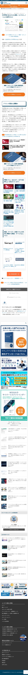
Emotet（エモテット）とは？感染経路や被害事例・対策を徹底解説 (8, 191)
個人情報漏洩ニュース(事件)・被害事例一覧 (10, 613)
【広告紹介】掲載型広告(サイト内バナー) (10, 631)
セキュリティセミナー (6, 617)
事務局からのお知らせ (6, 654)
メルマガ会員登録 (5, 621)
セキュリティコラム (6, 615)
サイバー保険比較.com (6, 644)
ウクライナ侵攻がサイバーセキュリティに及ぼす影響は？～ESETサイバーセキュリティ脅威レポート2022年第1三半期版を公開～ (8, 224)
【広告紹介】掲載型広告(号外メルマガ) (9, 629)
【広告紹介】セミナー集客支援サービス (9, 633)
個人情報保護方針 (5, 658)
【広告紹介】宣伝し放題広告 (7, 635)
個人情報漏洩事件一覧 (14, 274)
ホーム (3, 605)
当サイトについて (5, 652)
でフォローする (14, 293)
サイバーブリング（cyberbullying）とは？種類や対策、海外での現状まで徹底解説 (8, 211)
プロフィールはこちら (14, 529)
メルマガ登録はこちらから (14, 94)
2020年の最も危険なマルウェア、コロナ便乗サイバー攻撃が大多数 (20, 201)
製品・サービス (5, 607)
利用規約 (3, 660)
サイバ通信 (4, 619)
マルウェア (18, 54)
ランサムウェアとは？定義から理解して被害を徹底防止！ (20, 191)
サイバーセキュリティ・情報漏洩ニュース (13, 278)
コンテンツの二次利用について (8, 656)
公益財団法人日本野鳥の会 (11, 39)
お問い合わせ (4, 664)
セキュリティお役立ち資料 (7, 609)
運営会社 (3, 662)
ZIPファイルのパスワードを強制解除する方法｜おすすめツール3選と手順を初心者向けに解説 (17, 489)
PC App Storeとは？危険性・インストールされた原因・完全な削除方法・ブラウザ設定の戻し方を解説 (17, 464)
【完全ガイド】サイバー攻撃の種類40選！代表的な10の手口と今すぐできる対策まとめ (20, 211)
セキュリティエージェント (7, 642)
